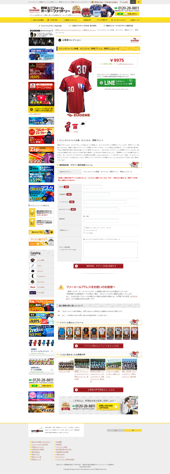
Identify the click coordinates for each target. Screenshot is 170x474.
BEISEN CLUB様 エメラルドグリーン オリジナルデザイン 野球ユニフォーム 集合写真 (97, 376)
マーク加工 (40, 287)
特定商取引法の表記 (62, 452)
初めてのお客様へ (112, 2)
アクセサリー (41, 276)
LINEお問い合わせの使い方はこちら (116, 89)
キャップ (40, 271)
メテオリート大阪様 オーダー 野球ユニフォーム (113, 374)
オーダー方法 (98, 2)
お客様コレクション (89, 30)
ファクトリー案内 (61, 447)
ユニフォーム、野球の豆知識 (65, 459)
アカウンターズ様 (64, 371)
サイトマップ (60, 457)
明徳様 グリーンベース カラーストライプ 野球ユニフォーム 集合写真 (81, 375)
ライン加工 (40, 292)
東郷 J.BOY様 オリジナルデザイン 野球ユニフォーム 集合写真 (129, 374)
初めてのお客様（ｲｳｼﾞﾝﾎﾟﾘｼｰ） (41, 442)
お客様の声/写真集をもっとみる (101, 389)
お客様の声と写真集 (37, 449)
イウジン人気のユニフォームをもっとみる (101, 345)
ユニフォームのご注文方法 (39, 444)
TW (133, 2)
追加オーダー (35, 454)
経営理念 (59, 444)
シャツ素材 (40, 260)
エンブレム (40, 282)
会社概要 (125, 2)
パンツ (39, 265)
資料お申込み (35, 452)
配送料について (36, 459)
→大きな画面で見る (34, 114)
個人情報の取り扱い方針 (63, 449)
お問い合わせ (60, 454)
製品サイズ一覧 (36, 457)
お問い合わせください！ (126, 64)
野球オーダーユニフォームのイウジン (68, 30)
